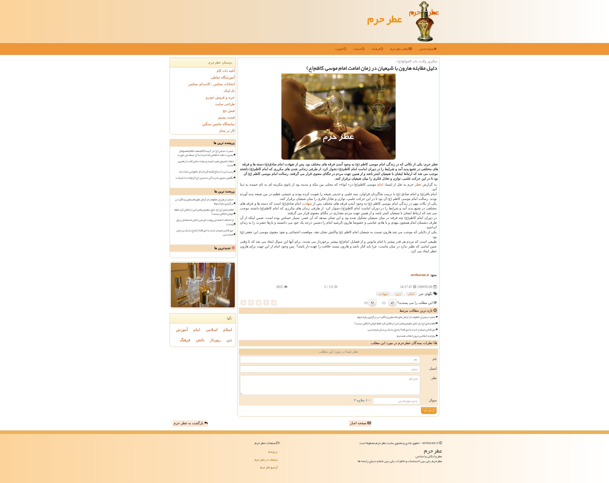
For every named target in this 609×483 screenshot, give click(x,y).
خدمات (357, 49)
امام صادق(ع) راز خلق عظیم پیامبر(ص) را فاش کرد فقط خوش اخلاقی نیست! (395, 323)
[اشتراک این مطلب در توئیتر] (258, 302)
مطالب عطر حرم (399, 49)
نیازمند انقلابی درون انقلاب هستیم (416, 336)
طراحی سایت (225, 104)
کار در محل (227, 131)
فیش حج (229, 111)
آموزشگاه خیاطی (223, 77)
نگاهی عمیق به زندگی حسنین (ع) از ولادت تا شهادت (204, 178)
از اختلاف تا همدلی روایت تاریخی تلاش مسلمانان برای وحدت (204, 222)
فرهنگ (376, 49)
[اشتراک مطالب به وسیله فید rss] (243, 302)
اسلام (227, 330)
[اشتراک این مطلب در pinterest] (251, 302)
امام (380, 184)
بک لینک (229, 91)
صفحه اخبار (358, 423)
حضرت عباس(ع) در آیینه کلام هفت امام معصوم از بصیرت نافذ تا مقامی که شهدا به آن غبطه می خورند (205, 153)
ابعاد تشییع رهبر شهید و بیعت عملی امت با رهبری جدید (205, 163)
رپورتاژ (215, 340)
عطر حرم (384, 18)
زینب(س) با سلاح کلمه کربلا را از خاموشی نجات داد (206, 171)
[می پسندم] (392, 302)
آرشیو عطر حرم (269, 467)
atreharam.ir (420, 275)
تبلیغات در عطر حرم (266, 460)
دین (398, 294)
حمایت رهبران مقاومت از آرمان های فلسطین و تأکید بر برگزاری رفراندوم (396, 317)
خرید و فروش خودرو (220, 97)
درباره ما (273, 452)
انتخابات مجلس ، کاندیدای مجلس (211, 84)
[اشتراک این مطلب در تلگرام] (273, 302)
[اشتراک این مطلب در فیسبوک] (266, 302)
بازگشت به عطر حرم (189, 423)
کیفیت (339, 49)
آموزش (182, 330)
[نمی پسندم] (372, 302)
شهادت (307, 203)
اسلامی (211, 330)
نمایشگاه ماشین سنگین (218, 124)
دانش (200, 340)
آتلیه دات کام (226, 71)
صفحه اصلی (426, 49)
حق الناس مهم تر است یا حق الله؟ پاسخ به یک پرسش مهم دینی (402, 329)
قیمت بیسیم (226, 117)
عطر (418, 184)
